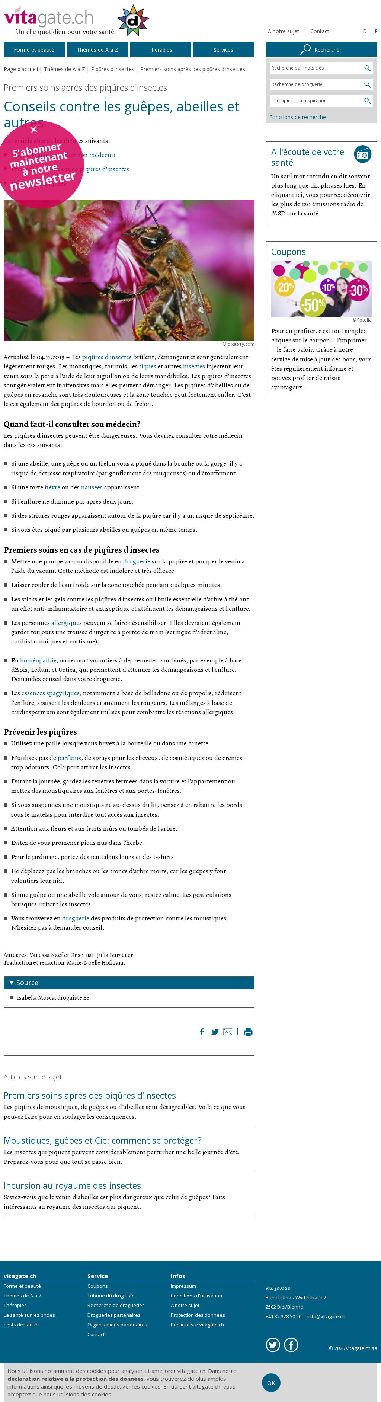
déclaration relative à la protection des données (75, 1378)
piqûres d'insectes (107, 356)
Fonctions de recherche (297, 117)
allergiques (66, 622)
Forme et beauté (22, 1286)
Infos (178, 1276)
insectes (194, 366)
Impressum (183, 1286)
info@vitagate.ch (326, 1316)
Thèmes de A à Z (22, 1295)
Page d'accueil (21, 69)
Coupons (97, 1286)
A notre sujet (283, 31)
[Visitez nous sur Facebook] (291, 1345)
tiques (147, 366)
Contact (319, 31)
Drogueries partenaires (114, 1315)
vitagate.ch (20, 1276)
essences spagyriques (51, 693)
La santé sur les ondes (29, 1315)
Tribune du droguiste (111, 1295)
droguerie (136, 561)
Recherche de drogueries (116, 1305)
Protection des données (198, 1315)
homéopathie (38, 660)
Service (97, 1276)
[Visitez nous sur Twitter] (273, 1345)
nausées (92, 487)
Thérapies (15, 1305)
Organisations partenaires (117, 1324)
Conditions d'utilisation (196, 1295)
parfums (69, 757)
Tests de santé (20, 1324)
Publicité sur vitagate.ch (197, 1324)
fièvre (52, 487)
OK (271, 1382)
